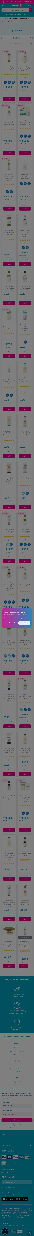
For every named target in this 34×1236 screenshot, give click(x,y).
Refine (16, 623)
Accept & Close (24, 623)
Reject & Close (8, 623)
